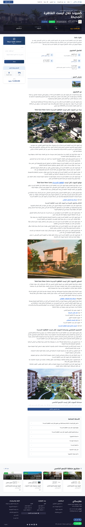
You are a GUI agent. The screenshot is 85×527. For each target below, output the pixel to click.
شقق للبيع (41, 506)
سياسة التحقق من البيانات (11, 503)
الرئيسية (80, 10)
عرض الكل (7, 468)
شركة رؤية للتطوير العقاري (70, 200)
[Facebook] (36, 524)
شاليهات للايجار (27, 510)
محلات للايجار (27, 508)
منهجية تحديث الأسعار (32, 513)
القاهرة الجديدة (58, 182)
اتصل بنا (43, 22)
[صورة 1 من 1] (76, 84)
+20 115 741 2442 (73, 509)
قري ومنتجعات (58, 512)
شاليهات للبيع (40, 510)
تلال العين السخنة (73, 313)
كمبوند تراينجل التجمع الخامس (54, 486)
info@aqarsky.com (74, 511)
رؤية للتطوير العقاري (45, 56)
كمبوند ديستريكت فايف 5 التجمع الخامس (32, 486)
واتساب (51, 22)
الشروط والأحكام (13, 512)
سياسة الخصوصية (13, 509)
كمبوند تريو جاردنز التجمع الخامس (13, 486)
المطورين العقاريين (57, 503)
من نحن (15, 515)
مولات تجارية (58, 509)
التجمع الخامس (74, 61)
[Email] (27, 524)
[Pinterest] (29, 524)
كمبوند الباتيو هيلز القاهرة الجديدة (67, 326)
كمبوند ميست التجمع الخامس (74, 486)
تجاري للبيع (41, 508)
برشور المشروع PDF (60, 22)
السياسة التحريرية (13, 506)
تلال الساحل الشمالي (72, 320)
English (5, 524)
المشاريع (75, 10)
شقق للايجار (27, 506)
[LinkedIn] (34, 524)
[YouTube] (32, 524)
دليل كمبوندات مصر (57, 506)
